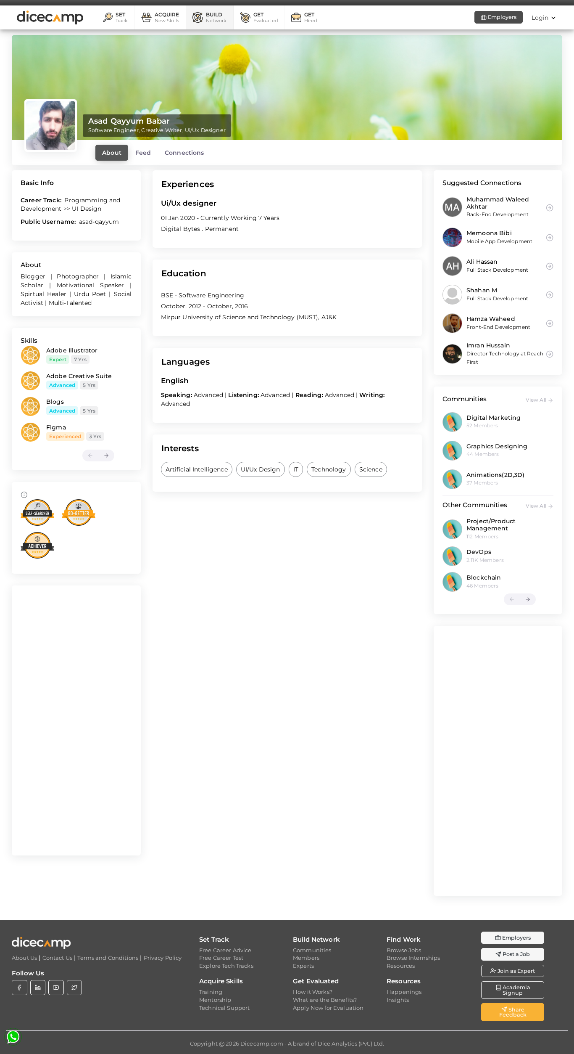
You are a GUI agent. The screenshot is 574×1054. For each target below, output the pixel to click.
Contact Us (57, 957)
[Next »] (106, 455)
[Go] (549, 421)
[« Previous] (90, 455)
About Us (24, 957)
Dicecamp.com (261, 1043)
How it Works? (312, 991)
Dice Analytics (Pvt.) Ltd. (351, 1043)
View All (537, 400)
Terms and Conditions (107, 957)
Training (210, 991)
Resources (401, 965)
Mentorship (215, 999)
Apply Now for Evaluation (328, 1007)
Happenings (404, 991)
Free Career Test (221, 957)
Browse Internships (413, 957)
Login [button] (541, 17)
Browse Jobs (404, 950)
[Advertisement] (76, 720)
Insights (398, 999)
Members (306, 957)
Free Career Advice (225, 950)
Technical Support (224, 1007)
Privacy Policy (163, 957)
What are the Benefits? (325, 999)
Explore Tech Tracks (226, 965)
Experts (303, 965)
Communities (312, 950)
